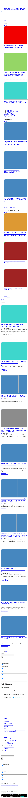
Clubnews (10, 112)
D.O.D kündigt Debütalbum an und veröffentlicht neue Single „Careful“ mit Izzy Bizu (15, 143)
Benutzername (4, 787)
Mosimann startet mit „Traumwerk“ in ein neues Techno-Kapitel (13, 171)
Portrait (5, 750)
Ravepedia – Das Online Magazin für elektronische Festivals (15, 9)
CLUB (8, 742)
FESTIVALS (9, 738)
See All (6, 25)
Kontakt (5, 718)
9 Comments (4, 336)
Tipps (9, 335)
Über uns (5, 728)
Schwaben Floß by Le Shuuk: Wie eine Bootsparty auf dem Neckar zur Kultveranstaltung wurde (15, 234)
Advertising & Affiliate (8, 723)
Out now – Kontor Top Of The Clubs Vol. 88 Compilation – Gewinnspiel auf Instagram (14, 637)
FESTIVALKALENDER (10, 115)
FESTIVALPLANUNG (10, 207)
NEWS (5, 20)
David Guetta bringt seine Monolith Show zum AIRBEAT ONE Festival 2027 (15, 102)
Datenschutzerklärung (8, 725)
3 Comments (4, 370)
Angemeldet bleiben (13, 791)
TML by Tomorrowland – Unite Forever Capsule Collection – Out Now (13, 570)
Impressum (6, 726)
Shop (8, 297)
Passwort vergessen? (11, 793)
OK (22, 796)
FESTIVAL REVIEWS (11, 740)
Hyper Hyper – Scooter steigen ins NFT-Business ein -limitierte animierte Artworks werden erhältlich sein (14, 535)
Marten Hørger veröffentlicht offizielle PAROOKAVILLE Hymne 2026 (15, 200)
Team (5, 720)
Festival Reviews (13, 111)
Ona (1, 328)
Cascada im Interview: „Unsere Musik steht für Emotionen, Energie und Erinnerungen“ (14, 74)
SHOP (5, 296)
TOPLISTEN (6, 748)
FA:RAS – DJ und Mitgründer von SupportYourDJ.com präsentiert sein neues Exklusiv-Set (14, 430)
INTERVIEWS (10, 743)
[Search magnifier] (2, 657)
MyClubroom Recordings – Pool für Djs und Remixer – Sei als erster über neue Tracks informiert (14, 500)
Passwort (3, 789)
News (6, 335)
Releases (7, 116)
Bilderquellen (6, 721)
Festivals (10, 110)
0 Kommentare (4, 438)
